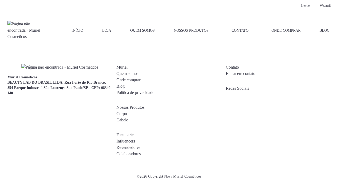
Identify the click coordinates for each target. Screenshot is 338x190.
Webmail (325, 5)
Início (77, 30)
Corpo (121, 113)
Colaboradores (128, 153)
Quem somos (142, 30)
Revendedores (128, 147)
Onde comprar (286, 30)
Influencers (125, 141)
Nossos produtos (191, 30)
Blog (325, 30)
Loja (106, 30)
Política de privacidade (135, 92)
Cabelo (122, 120)
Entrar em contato (240, 73)
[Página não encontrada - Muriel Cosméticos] (24, 30)
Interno (305, 5)
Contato (240, 30)
